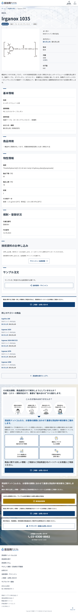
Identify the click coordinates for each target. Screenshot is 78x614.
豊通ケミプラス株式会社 (9, 595)
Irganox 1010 (6, 329)
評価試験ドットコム (8, 603)
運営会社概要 (6, 586)
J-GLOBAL (5, 606)
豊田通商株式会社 (7, 598)
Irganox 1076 (6, 351)
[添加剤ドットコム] (9, 3)
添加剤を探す (12, 8)
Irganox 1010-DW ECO (10, 340)
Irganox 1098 (6, 362)
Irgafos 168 (6, 318)
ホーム (4, 8)
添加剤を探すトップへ (40, 376)
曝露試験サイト (6, 601)
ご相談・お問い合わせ (40, 304)
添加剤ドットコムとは (9, 555)
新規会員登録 (40, 501)
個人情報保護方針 (7, 589)
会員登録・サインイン (40, 285)
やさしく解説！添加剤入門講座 (12, 566)
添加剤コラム (6, 563)
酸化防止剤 (47, 42)
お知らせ (5, 570)
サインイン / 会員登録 (37, 261)
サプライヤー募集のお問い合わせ (40, 526)
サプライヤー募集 (8, 582)
